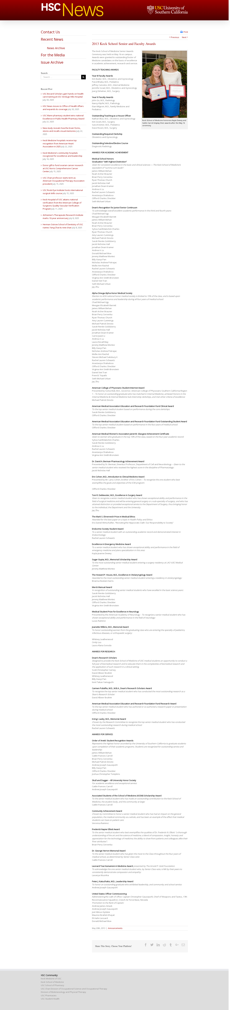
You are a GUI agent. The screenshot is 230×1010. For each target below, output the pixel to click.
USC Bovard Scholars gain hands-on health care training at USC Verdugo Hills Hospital (63, 95)
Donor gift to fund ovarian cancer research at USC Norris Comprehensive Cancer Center (63, 168)
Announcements (115, 928)
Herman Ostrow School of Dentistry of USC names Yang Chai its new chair (63, 226)
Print (186, 32)
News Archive (56, 48)
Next (184, 37)
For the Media (53, 54)
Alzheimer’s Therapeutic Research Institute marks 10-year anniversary (63, 217)
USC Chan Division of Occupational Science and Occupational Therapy (74, 988)
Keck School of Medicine (52, 982)
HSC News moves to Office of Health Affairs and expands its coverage (63, 108)
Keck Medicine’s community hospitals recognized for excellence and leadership (62, 154)
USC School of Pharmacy (52, 985)
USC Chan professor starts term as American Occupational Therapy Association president (63, 180)
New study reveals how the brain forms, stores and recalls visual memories (62, 130)
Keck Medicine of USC (51, 978)
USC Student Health (50, 998)
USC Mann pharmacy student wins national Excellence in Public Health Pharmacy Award (63, 117)
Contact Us (50, 31)
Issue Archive (52, 62)
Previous (175, 37)
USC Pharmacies (48, 995)
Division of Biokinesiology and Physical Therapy (63, 992)
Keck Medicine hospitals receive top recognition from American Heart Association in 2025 (60, 143)
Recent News (52, 39)
